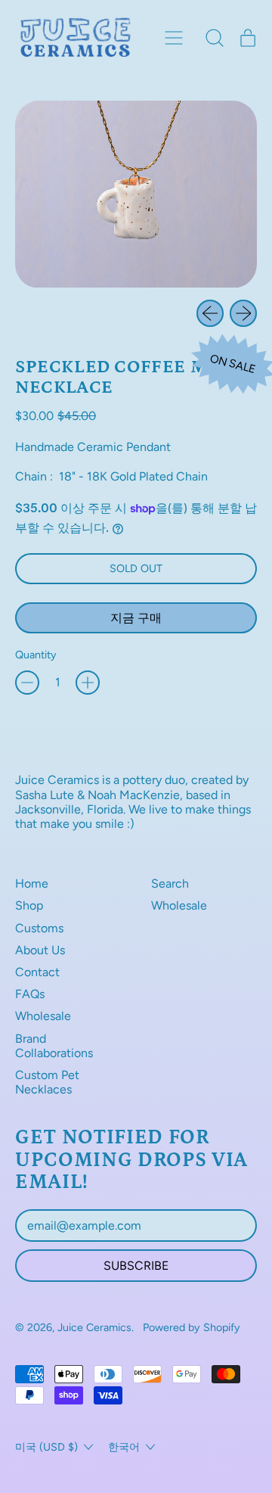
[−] (27, 682)
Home (31, 883)
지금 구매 (136, 618)
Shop (29, 905)
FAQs (30, 994)
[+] (88, 682)
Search (170, 883)
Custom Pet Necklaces (47, 1082)
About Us (40, 950)
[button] (214, 38)
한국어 (124, 1447)
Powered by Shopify (191, 1327)
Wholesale (43, 1016)
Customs (39, 928)
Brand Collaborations (54, 1045)
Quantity (36, 655)
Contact (37, 972)
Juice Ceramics (94, 1327)
